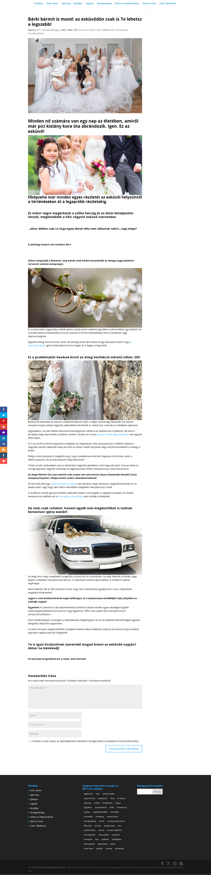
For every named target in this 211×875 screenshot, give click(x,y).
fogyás (118, 803)
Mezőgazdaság (104, 3)
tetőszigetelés (89, 844)
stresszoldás (103, 835)
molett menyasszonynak (64, 483)
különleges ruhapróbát (70, 496)
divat (112, 798)
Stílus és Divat (149, 3)
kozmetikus (88, 816)
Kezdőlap (38, 3)
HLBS (112, 807)
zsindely (109, 848)
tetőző (112, 844)
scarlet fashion (90, 830)
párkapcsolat (109, 826)
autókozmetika (108, 794)
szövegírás (88, 839)
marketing (100, 816)
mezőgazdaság (90, 821)
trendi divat (88, 848)
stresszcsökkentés (114, 830)
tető (96, 839)
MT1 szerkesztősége (47, 30)
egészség (87, 803)
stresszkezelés (89, 835)
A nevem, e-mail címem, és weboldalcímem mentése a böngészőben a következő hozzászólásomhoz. (85, 741)
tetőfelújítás (116, 839)
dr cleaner (121, 798)
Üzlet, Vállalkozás (167, 3)
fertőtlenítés (107, 803)
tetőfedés (105, 839)
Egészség (66, 3)
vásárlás (99, 848)
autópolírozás (89, 798)
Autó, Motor (53, 3)
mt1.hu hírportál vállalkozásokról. (50, 867)
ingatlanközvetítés (100, 812)
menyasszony (112, 816)
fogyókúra (88, 807)
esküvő (97, 803)
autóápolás (102, 798)
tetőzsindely (103, 844)
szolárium (116, 835)
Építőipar (78, 3)
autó (97, 794)
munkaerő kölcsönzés (116, 821)
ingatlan (87, 812)
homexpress (122, 807)
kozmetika (115, 812)
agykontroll (88, 794)
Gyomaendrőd (101, 807)
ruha (119, 826)
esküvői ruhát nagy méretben (113, 434)
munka (101, 821)
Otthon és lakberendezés (127, 3)
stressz (101, 830)
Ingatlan (90, 3)
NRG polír (88, 826)
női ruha (97, 826)
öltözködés (119, 848)
